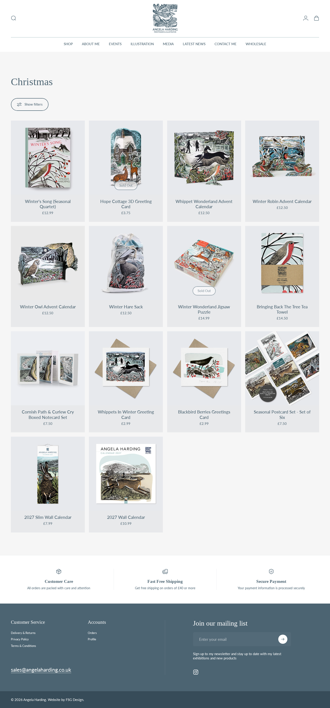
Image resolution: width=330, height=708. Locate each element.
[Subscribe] (282, 639)
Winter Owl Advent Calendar (48, 306)
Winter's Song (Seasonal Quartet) (48, 204)
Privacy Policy (20, 639)
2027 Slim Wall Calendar (47, 517)
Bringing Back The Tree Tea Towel (282, 309)
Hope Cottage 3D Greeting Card (126, 204)
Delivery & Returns (23, 633)
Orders (92, 633)
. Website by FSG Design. (65, 700)
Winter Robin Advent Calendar (282, 201)
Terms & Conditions (23, 646)
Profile (92, 639)
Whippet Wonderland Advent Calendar (204, 204)
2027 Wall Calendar (126, 517)
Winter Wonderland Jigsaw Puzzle (204, 309)
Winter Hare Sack (126, 306)
